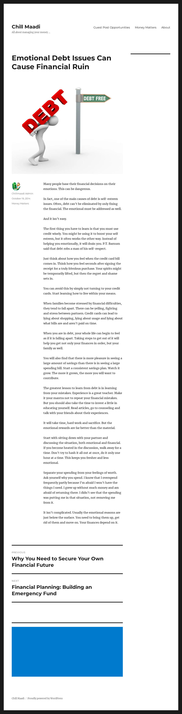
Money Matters (145, 27)
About (165, 27)
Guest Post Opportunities (111, 27)
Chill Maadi (26, 27)
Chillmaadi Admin (22, 193)
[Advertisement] (67, 652)
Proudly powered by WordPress (45, 698)
